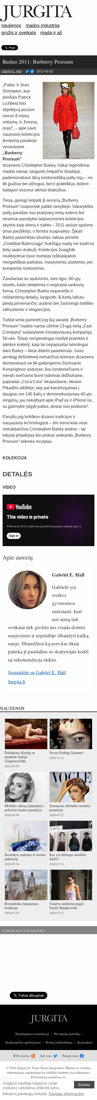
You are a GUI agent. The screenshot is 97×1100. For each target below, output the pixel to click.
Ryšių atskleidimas (59, 1042)
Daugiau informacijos (66, 1093)
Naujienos (11, 25)
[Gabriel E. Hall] (26, 71)
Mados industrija (42, 25)
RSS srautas (21, 1055)
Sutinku (84, 1084)
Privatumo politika (67, 1033)
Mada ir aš (51, 32)
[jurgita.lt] (36, 20)
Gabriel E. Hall (11, 71)
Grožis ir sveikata (18, 32)
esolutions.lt (56, 1077)
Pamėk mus (70, 1055)
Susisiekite (85, 1042)
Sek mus (46, 1055)
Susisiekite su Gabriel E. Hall (37, 672)
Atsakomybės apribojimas (23, 1042)
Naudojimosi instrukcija (32, 1033)
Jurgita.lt (16, 681)
